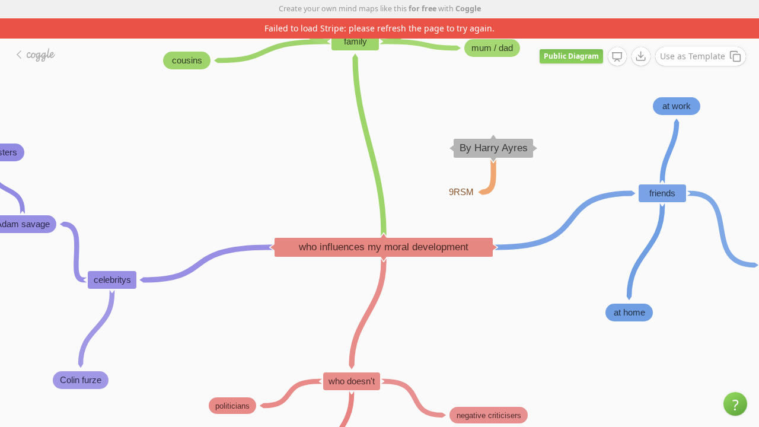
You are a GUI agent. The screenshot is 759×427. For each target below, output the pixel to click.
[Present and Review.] (617, 56)
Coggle (468, 9)
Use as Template (692, 56)
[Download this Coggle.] (641, 56)
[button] (735, 404)
